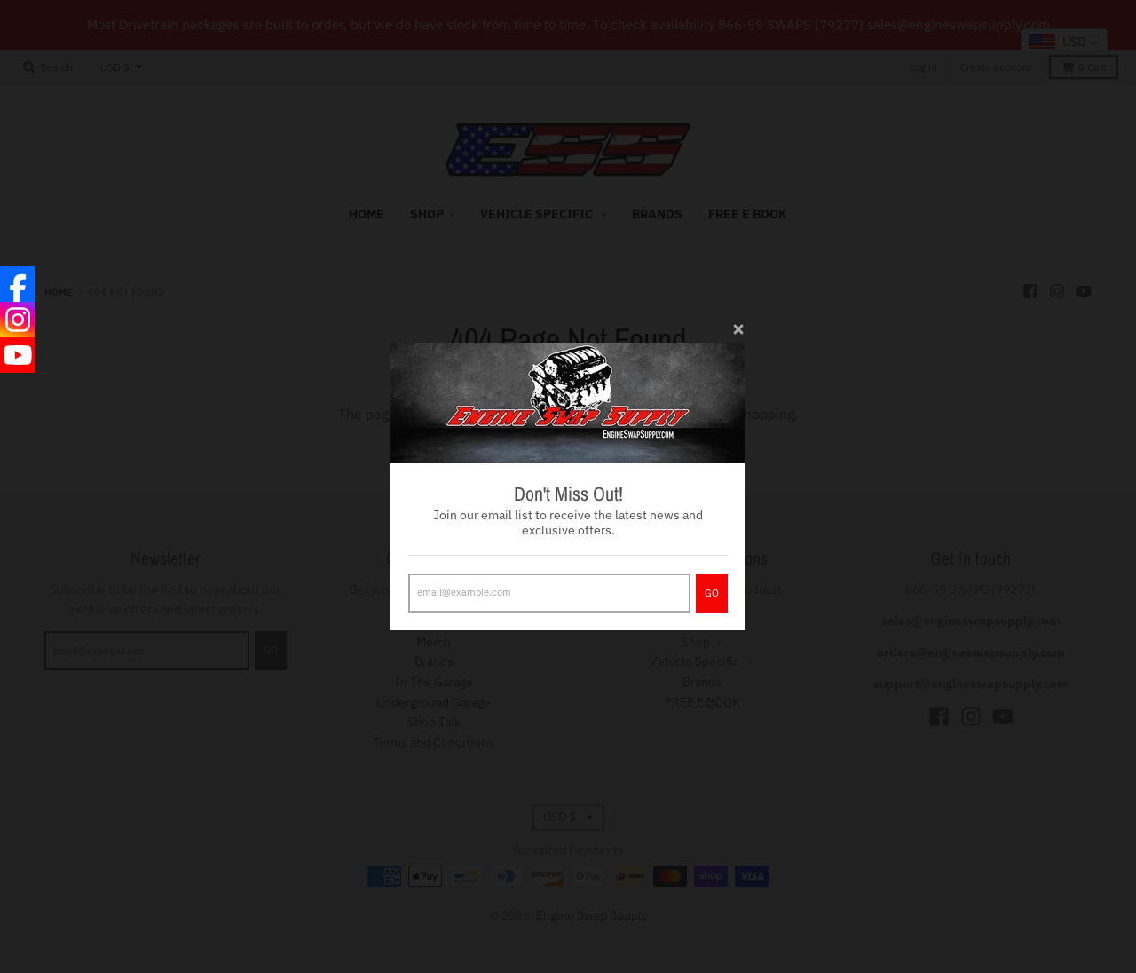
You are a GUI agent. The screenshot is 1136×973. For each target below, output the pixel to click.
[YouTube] (18, 355)
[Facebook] (18, 284)
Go (712, 593)
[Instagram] (18, 319)
